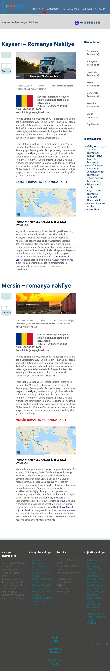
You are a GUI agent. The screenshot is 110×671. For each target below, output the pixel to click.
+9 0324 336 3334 (91, 22)
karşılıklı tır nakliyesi (26, 153)
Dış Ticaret (93, 124)
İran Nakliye (93, 209)
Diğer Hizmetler (92, 115)
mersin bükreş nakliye (45, 324)
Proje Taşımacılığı (93, 84)
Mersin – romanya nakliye (36, 285)
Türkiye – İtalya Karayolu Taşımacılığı (94, 159)
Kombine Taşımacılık (93, 105)
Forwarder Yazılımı (55, 661)
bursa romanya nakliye (63, 320)
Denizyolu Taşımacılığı (93, 52)
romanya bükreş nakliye (62, 86)
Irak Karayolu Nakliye (43, 598)
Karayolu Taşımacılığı (93, 63)
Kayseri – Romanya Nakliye (37, 44)
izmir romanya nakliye (25, 324)
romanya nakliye (23, 89)
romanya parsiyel (38, 89)
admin (42, 86)
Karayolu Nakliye (55, 650)
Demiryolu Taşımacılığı (93, 94)
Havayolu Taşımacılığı (93, 73)
